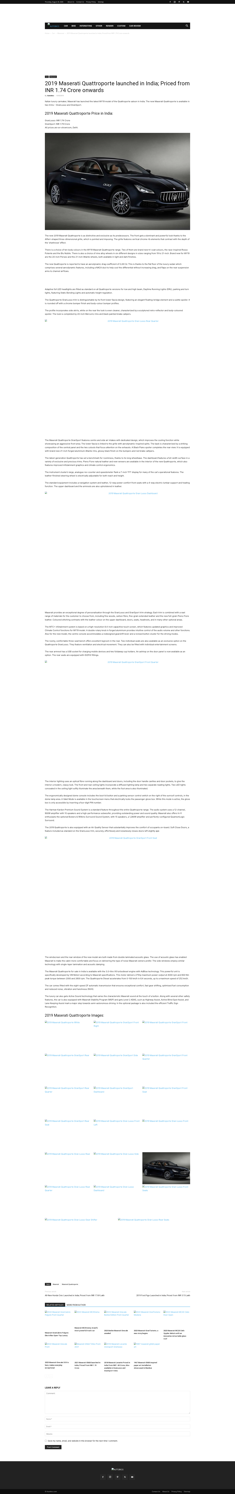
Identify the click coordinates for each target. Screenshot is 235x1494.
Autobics (50, 96)
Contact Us (80, 2)
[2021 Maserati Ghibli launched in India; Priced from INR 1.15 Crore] (88, 1351)
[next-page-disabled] (51, 1376)
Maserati (60, 33)
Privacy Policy (91, 2)
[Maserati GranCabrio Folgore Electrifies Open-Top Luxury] (58, 1321)
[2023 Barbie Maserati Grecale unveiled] (117, 1319)
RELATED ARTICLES (55, 1305)
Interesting (86, 25)
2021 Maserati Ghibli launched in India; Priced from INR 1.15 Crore (87, 1365)
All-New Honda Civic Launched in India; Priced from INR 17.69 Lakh (74, 1295)
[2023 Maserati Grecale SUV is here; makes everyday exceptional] (58, 1351)
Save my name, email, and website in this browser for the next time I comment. (83, 1441)
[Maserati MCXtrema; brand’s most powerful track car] (88, 1318)
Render (109, 25)
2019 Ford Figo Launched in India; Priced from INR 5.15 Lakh (163, 1295)
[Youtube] (188, 2)
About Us (71, 2)
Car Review (135, 25)
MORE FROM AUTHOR (76, 1305)
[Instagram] (175, 2)
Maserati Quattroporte (70, 1284)
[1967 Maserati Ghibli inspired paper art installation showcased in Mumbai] (147, 1351)
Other (99, 25)
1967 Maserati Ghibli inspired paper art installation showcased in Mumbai (145, 1365)
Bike (74, 25)
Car (66, 25)
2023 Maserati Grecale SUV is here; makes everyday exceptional (57, 1365)
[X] (184, 2)
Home (47, 33)
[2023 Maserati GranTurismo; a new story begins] (147, 1319)
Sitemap (101, 2)
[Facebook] (170, 2)
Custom (121, 25)
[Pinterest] (179, 2)
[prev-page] (46, 1376)
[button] (187, 26)
